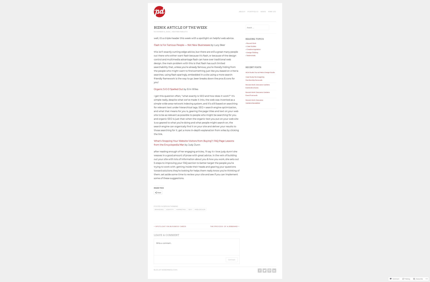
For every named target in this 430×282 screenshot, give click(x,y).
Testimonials (251, 55)
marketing (181, 209)
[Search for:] (257, 28)
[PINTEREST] (269, 271)
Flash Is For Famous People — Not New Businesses (182, 45)
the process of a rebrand (224, 226)
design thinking (170, 206)
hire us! (272, 11)
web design (200, 209)
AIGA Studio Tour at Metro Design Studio (260, 72)
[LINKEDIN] (274, 271)
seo (190, 209)
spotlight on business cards (170, 226)
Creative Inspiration (254, 49)
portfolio (253, 11)
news (263, 11)
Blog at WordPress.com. (166, 270)
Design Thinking (252, 52)
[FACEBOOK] (259, 271)
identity (170, 209)
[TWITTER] (264, 271)
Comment (231, 260)
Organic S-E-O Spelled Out (168, 89)
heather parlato (180, 32)
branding (159, 209)
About (242, 11)
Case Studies (251, 46)
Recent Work (251, 43)
